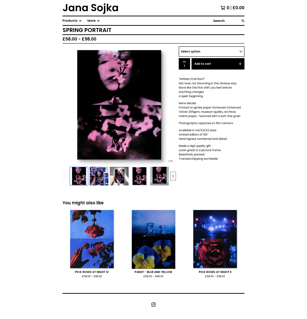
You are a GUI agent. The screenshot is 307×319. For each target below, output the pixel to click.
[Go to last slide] (67, 106)
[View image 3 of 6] (119, 176)
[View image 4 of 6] (139, 176)
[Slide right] (173, 176)
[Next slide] (171, 106)
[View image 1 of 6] (79, 176)
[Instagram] (153, 304)
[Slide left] (65, 176)
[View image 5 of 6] (159, 176)
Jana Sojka (91, 8)
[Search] (243, 20)
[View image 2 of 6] (99, 176)
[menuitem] (72, 20)
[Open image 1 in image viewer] (119, 105)
